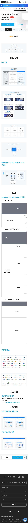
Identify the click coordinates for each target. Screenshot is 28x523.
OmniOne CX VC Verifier (20, 8)
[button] (14, 487)
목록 (7, 457)
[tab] (14, 487)
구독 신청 (23, 482)
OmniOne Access (7, 8)
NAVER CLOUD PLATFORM (6, 2)
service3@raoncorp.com (13, 402)
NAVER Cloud (7, 516)
